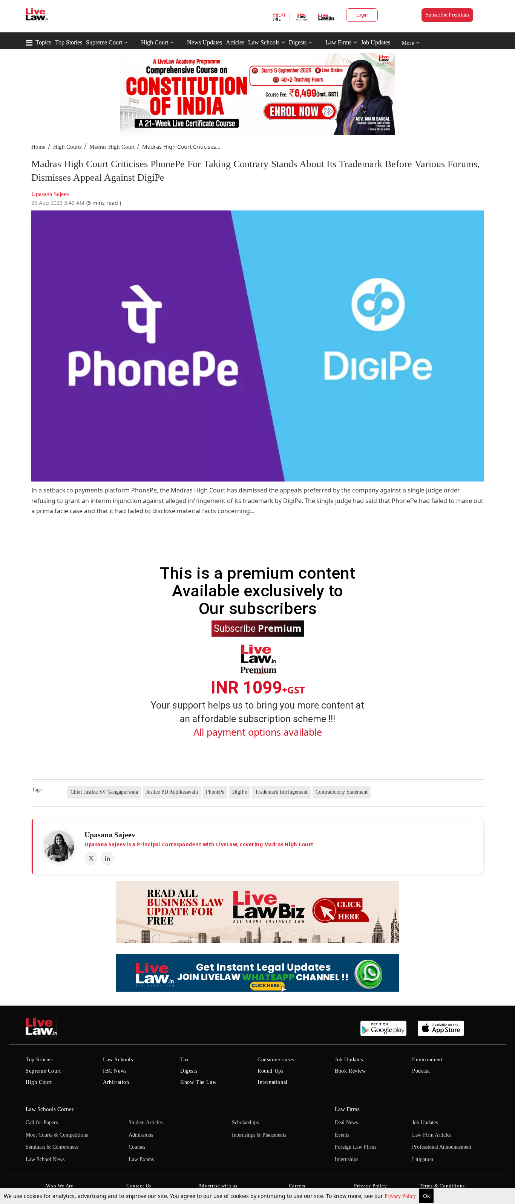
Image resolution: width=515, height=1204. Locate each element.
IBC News (115, 1071)
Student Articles (145, 1122)
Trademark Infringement (281, 792)
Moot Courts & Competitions (57, 1135)
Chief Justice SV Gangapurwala (104, 792)
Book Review (350, 1071)
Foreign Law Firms (355, 1147)
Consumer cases (276, 1059)
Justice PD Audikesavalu (172, 792)
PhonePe (215, 792)
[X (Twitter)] (90, 858)
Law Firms (338, 42)
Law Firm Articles (431, 1135)
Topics (43, 42)
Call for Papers (42, 1122)
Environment (427, 1059)
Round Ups (270, 1071)
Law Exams (141, 1159)
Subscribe (258, 628)
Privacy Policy (401, 1196)
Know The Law (198, 1082)
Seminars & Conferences (52, 1147)
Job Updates (375, 42)
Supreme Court (104, 42)
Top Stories (68, 42)
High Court (154, 42)
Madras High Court (112, 147)
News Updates (204, 42)
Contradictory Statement (342, 792)
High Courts (67, 147)
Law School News (45, 1159)
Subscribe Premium (447, 15)
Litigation (422, 1159)
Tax (184, 1059)
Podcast (421, 1071)
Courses (137, 1147)
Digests (298, 42)
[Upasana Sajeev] (58, 846)
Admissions (141, 1135)
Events (342, 1135)
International (273, 1082)
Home (38, 147)
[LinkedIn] (107, 858)
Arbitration (116, 1082)
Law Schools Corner (50, 1109)
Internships (346, 1159)
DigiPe (239, 792)
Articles (235, 42)
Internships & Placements (259, 1135)
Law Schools (263, 42)
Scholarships (245, 1122)
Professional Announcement (441, 1147)
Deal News (346, 1122)
